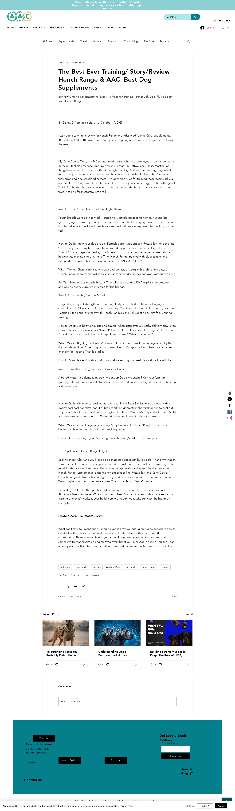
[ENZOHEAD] (229, 393)
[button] (227, 27)
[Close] (231, 805)
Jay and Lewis (66, 41)
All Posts (47, 41)
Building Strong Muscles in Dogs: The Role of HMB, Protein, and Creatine (168, 653)
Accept (221, 805)
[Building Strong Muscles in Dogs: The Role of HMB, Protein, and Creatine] (169, 633)
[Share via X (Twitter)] (67, 586)
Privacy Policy (126, 805)
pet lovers (65, 566)
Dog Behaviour (92, 575)
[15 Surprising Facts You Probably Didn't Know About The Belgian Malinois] (66, 633)
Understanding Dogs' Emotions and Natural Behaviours (113, 653)
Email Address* (170, 743)
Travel (83, 41)
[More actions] (175, 63)
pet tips (97, 566)
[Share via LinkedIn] (75, 586)
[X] (229, 399)
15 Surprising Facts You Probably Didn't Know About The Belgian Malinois (64, 653)
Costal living (131, 41)
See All (189, 613)
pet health (131, 566)
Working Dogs (113, 566)
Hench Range (148, 566)
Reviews (164, 566)
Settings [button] (190, 805)
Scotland (112, 41)
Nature (97, 41)
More (163, 41)
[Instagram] (229, 418)
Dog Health (81, 566)
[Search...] (195, 17)
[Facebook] (229, 405)
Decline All (205, 805)
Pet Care (149, 41)
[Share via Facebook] (59, 586)
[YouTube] (187, 773)
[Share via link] (83, 586)
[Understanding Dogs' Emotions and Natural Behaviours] (117, 633)
